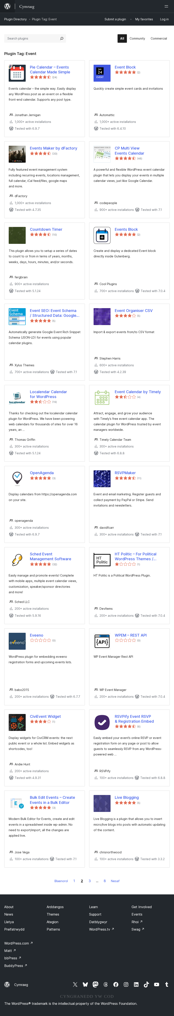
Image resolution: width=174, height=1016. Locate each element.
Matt (10, 951)
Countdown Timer (46, 229)
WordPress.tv (101, 929)
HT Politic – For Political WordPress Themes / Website (135, 557)
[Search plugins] (62, 38)
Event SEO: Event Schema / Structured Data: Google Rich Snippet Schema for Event (53, 313)
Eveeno (36, 635)
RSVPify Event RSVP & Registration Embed (134, 719)
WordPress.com (18, 943)
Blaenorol (61, 881)
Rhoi (137, 922)
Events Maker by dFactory (53, 148)
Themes (53, 914)
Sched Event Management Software (50, 556)
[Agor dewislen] (167, 6)
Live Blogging (127, 797)
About (9, 907)
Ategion (52, 922)
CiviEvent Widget (45, 716)
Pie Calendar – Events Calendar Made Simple (50, 69)
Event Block (125, 67)
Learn (93, 907)
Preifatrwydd (14, 929)
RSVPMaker (125, 473)
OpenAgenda (42, 473)
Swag (138, 929)
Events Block (126, 229)
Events (137, 914)
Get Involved (142, 907)
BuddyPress (15, 966)
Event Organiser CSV (134, 310)
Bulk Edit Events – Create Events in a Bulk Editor (52, 800)
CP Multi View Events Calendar (129, 150)
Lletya (9, 922)
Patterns (53, 929)
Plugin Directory (15, 19)
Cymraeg (21, 985)
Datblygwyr (98, 922)
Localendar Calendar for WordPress (48, 394)
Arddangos (55, 907)
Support (95, 914)
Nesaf (115, 881)
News (8, 914)
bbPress (12, 958)
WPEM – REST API (131, 635)
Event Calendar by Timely (138, 392)
